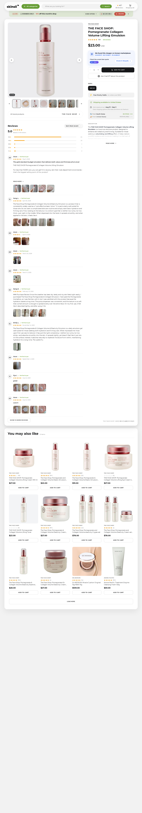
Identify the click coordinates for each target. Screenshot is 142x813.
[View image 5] (53, 104)
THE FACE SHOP (93, 24)
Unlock (121, 14)
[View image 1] (17, 104)
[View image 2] (26, 104)
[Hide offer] (128, 14)
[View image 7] (71, 104)
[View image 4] (44, 104)
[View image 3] (35, 104)
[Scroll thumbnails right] (81, 104)
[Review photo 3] (34, 188)
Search (107, 6)
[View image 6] (62, 104)
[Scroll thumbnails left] (9, 104)
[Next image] (79, 60)
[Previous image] (11, 60)
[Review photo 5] (50, 188)
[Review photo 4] (42, 188)
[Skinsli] (13, 6)
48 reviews (107, 39)
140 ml (92, 88)
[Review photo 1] (17, 188)
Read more (17, 181)
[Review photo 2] (25, 188)
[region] (45, 60)
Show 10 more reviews (19, 420)
